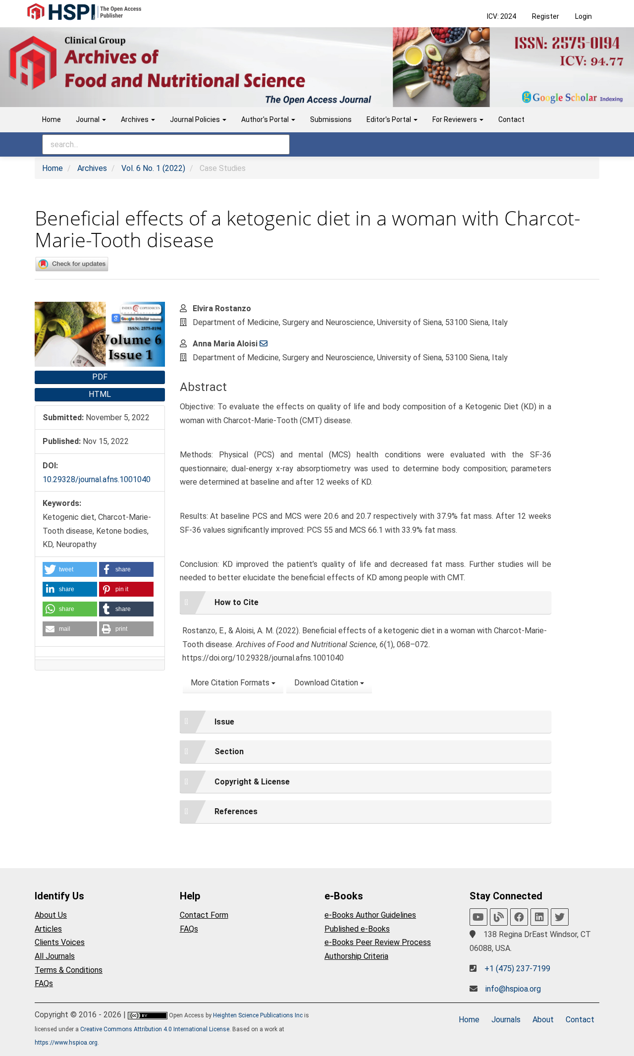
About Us (51, 915)
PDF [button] (99, 377)
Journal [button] (88, 119)
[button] (70, 569)
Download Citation (327, 682)
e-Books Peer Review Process (377, 942)
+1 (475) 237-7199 (517, 968)
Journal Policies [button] (195, 119)
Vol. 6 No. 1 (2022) (153, 168)
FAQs (44, 983)
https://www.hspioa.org (66, 1042)
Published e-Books (357, 929)
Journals (506, 1019)
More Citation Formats (231, 682)
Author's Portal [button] (265, 119)
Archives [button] (135, 119)
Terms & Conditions (69, 970)
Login (583, 16)
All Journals (55, 956)
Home (51, 119)
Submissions (331, 119)
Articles (48, 929)
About (543, 1019)
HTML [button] (100, 394)
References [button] (236, 811)
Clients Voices (60, 942)
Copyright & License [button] (252, 781)
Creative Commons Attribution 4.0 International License (154, 1029)
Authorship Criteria (356, 956)
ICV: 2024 (501, 16)
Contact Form (204, 915)
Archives (92, 168)
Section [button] (229, 751)
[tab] (365, 602)
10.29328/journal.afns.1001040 (97, 479)
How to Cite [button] (236, 602)
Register (545, 16)
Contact (511, 119)
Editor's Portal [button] (390, 119)
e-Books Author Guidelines (370, 915)
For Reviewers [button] (455, 119)
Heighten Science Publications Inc (258, 1015)
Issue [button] (224, 721)
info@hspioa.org (513, 989)
